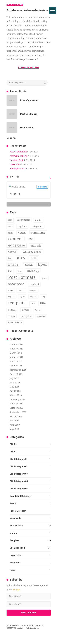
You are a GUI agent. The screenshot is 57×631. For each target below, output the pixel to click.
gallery (21, 257)
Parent (13, 503)
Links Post (15, 164)
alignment (23, 219)
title (43, 303)
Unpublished (16, 555)
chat (10, 233)
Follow (43, 187)
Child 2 (13, 451)
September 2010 (18, 370)
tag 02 (22, 297)
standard (34, 284)
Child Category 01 (19, 459)
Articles (38, 220)
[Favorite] (19, 194)
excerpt (12, 251)
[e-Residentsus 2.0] (21, 8)
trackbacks (12, 310)
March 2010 (16, 395)
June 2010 (15, 382)
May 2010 (14, 387)
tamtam (13, 533)
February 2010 (17, 399)
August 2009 (16, 416)
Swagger (33, 290)
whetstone (15, 562)
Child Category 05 (19, 488)
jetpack (28, 264)
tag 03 (33, 296)
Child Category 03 (19, 474)
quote (44, 278)
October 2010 (16, 365)
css (30, 239)
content (15, 239)
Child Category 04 (19, 481)
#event (16, 589)
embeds (35, 245)
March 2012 (16, 353)
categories (37, 226)
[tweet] (50, 178)
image (13, 264)
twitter (25, 310)
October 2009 (16, 408)
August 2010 (16, 374)
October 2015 (16, 344)
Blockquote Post (18, 168)
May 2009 (14, 429)
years (12, 570)
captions (22, 226)
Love (19, 271)
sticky (10, 290)
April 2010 (15, 391)
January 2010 (16, 403)
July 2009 (14, 420)
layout (42, 264)
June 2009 (15, 425)
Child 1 (13, 444)
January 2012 (16, 357)
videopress (25, 316)
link (10, 271)
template (17, 303)
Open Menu (52, 10)
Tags (43, 297)
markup (33, 270)
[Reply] (11, 194)
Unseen (37, 310)
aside (10, 226)
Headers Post (16, 160)
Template (14, 540)
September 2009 (18, 412)
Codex (22, 232)
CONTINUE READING (28, 67)
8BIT (10, 220)
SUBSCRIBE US (28, 612)
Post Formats (21, 277)
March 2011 (16, 361)
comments (38, 232)
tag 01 (11, 296)
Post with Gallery (18, 156)
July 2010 (14, 378)
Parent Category (18, 511)
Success (21, 290)
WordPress (41, 316)
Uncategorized (17, 548)
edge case (16, 245)
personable (15, 518)
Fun (9, 258)
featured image (32, 251)
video (11, 316)
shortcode (16, 284)
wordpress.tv (15, 322)
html (34, 257)
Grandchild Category (20, 496)
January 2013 (16, 349)
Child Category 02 (19, 466)
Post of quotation (18, 152)
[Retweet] (15, 194)
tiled (33, 304)
